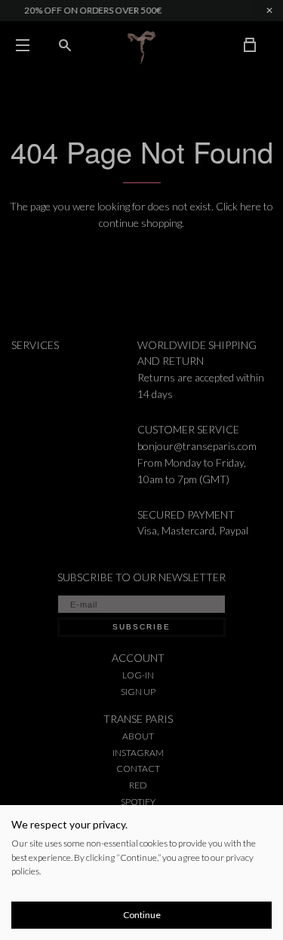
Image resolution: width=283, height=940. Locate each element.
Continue (142, 914)
